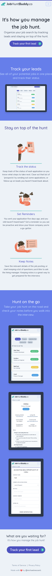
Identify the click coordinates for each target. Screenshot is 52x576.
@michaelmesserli (33, 570)
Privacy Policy (34, 565)
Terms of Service (19, 565)
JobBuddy (19, 4)
